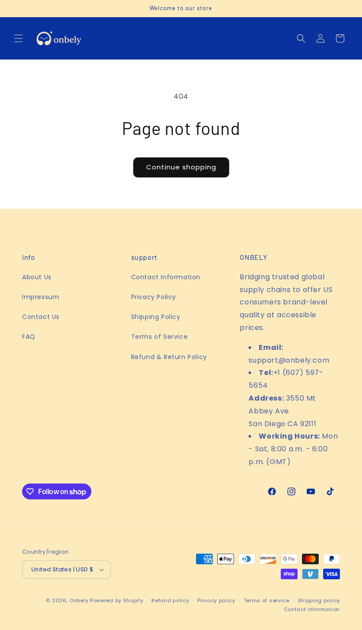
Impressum (40, 296)
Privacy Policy (153, 296)
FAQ (28, 336)
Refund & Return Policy (169, 356)
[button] (18, 38)
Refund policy (170, 600)
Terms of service (267, 600)
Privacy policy (216, 600)
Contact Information (165, 277)
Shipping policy (319, 600)
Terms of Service (159, 336)
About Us (37, 277)
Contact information (312, 609)
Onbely (78, 600)
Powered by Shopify (116, 600)
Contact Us (41, 316)
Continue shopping (181, 167)
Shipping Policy (156, 316)
